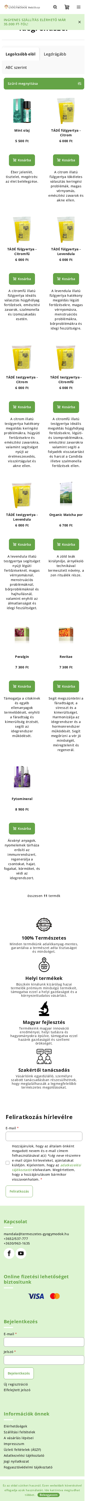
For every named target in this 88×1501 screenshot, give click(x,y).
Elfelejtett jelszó (17, 1390)
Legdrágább (55, 54)
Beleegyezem (48, 1495)
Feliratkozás (19, 1191)
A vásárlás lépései (19, 1438)
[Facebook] (9, 1253)
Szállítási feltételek (19, 1432)
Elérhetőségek (15, 1426)
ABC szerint (16, 67)
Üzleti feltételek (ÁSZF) (22, 1449)
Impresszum (14, 1444)
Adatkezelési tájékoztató (24, 1455)
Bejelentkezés (19, 1373)
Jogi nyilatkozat (16, 1461)
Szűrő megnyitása (23, 83)
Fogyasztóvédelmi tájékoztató (28, 1467)
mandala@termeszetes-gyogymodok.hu (36, 1234)
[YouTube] (20, 1253)
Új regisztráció (16, 1384)
